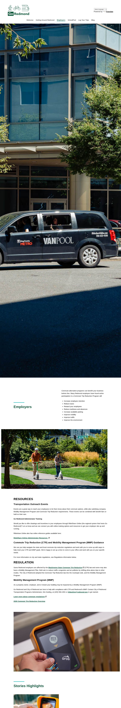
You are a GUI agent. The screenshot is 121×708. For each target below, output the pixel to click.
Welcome (30, 20)
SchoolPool (72, 20)
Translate (109, 11)
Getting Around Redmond (45, 20)
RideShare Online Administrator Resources (31, 538)
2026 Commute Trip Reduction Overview (29, 601)
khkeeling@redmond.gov (78, 592)
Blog (93, 20)
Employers (61, 20)
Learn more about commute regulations (29, 597)
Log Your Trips (83, 20)
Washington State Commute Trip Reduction (65, 567)
